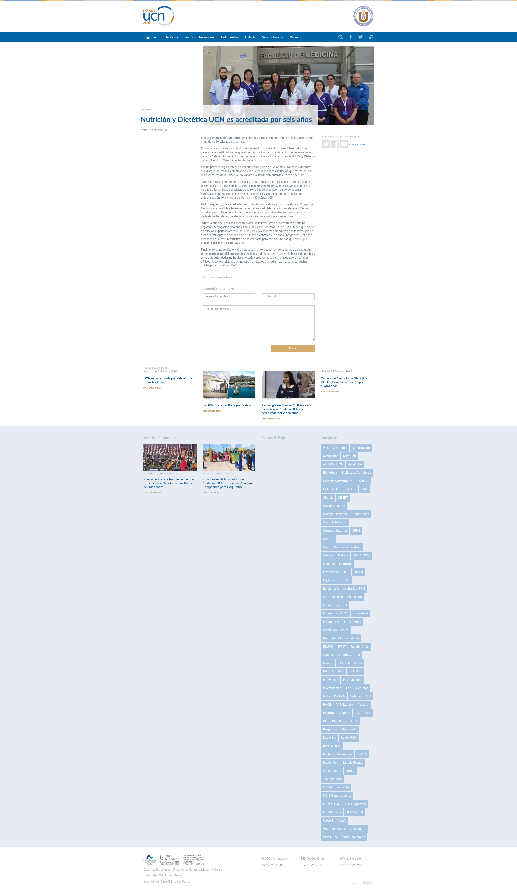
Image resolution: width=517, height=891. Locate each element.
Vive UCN (330, 837)
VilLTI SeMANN (334, 828)
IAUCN (328, 671)
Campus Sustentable (337, 481)
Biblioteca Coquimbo (356, 472)
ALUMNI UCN (333, 464)
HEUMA (344, 663)
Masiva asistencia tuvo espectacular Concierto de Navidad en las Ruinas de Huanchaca (168, 483)
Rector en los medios (199, 37)
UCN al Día (331, 804)
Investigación (332, 688)
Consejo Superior (335, 530)
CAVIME (362, 481)
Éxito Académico (353, 837)
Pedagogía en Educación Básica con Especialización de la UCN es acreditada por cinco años (287, 409)
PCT (358, 712)
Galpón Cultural (348, 654)
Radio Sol (296, 37)
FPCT (342, 646)
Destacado (330, 572)
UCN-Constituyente (337, 795)
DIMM (358, 572)
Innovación (330, 679)
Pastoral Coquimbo (336, 712)
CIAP (364, 489)
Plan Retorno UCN (345, 721)
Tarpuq (350, 770)
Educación (354, 597)
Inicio (155, 37)
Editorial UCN (333, 597)
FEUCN (328, 646)
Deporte (329, 563)
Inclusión (355, 671)
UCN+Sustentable (336, 787)
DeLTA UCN (361, 555)
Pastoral (363, 704)
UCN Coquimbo (354, 804)
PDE (368, 712)
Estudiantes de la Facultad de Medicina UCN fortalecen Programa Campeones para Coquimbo (228, 483)
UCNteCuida (332, 812)
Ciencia (328, 497)
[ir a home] (158, 16)
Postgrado (349, 729)
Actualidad (330, 456)
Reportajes (330, 762)
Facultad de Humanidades (341, 638)
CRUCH (328, 539)
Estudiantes (331, 621)
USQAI (328, 820)
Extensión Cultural (336, 630)
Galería (250, 37)
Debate (343, 555)
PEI (325, 721)
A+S (326, 447)
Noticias (172, 37)
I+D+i (358, 663)
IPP (348, 688)
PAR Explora (344, 704)
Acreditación (361, 447)
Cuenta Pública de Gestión (342, 547)
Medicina (361, 688)
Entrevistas (360, 613)
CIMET (343, 497)
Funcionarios (359, 646)
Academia (340, 447)
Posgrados (330, 729)
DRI (347, 580)
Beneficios (355, 464)
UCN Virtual (354, 812)
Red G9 (362, 754)
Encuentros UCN (335, 605)
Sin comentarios (152, 388)
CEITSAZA (330, 489)
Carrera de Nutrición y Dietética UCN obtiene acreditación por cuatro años (344, 382)
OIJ (368, 696)
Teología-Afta (332, 779)
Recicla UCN (332, 746)
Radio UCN (349, 737)
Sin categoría (332, 770)
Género (328, 663)
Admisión (349, 456)
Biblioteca (330, 472)
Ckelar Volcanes (334, 505)
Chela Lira (349, 489)
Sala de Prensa (272, 37)
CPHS (356, 530)
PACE (327, 704)
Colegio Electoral (335, 514)
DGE (346, 572)
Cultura (328, 555)
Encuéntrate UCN (335, 613)
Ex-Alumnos (352, 621)
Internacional (352, 679)
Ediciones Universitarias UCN (344, 588)
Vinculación (357, 828)
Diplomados (331, 580)
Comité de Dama (335, 522)
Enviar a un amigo (357, 144)
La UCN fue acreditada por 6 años (227, 405)
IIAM (340, 671)
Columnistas (230, 37)
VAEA (341, 820)
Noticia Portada (334, 696)
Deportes (345, 563)
